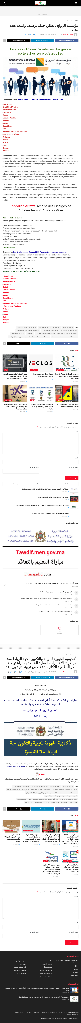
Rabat (5, 314)
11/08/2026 (23, 411)
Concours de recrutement (50, 330)
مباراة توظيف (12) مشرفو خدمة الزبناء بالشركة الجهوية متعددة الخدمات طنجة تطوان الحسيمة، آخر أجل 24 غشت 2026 (51, 869)
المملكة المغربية (21, 799)
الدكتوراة (75, 972)
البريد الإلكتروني (33, 467)
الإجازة (5, 370)
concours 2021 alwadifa (69, 330)
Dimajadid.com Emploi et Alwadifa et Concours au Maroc (57, 1018)
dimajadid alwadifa (17, 334)
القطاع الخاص (69, 20)
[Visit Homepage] (40, 3)
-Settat (5, 287)
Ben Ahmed (8, 276)
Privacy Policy (18, 1012)
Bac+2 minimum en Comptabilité (49, 327)
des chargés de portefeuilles (45, 334)
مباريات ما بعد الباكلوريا (45, 976)
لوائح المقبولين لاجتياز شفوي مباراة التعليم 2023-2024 (55, 611)
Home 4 (44, 1012)
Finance (54, 337)
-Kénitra (6, 292)
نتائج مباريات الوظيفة (20, 967)
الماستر (50, 961)
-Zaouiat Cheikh (9, 289)
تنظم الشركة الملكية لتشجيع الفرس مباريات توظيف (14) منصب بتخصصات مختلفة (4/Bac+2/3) (15, 376)
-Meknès (6, 309)
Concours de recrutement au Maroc (27, 330)
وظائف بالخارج (21, 973)
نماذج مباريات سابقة (20, 970)
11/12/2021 (52, 34)
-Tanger (6, 320)
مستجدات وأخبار (21, 961)
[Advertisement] (40, 9)
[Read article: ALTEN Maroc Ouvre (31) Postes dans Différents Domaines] (67, 393)
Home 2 (60, 1012)
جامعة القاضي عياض (72, 1014)
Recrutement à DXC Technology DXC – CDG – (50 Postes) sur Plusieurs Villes (15, 406)
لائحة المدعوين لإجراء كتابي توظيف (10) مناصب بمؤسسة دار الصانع (12, 837)
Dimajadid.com (68, 34)
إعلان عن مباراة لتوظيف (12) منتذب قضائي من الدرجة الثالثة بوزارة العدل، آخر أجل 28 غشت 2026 (51, 837)
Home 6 (28, 1012)
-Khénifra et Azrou (10, 281)
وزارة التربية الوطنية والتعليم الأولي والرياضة (37, 802)
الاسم (76, 458)
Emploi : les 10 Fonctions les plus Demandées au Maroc (50, 513)
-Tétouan (6, 322)
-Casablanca (8, 298)
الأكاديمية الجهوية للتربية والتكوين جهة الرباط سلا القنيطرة (41, 793)
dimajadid (30, 334)
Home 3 (52, 1012)
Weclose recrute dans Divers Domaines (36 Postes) (43, 375)
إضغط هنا (41, 774)
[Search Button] (5, 3)
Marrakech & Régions (12, 306)
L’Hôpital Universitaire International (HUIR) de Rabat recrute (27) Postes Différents (42, 505)
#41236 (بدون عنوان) (72, 1012)
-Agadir (5, 295)
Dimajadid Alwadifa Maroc (68, 337)
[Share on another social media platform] (4, 40)
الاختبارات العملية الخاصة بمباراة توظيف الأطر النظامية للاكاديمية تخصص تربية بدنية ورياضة (52, 799)
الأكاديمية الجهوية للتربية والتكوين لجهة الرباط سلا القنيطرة (61, 796)
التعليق (75, 431)
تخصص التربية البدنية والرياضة (69, 802)
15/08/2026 (75, 846)
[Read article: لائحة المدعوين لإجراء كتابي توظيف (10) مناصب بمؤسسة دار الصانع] (11, 826)
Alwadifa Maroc (68, 327)
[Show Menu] (76, 3)
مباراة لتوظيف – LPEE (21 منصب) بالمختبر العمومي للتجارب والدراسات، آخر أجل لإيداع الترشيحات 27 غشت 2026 (71, 839)
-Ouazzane (7, 284)
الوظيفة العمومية (68, 654)
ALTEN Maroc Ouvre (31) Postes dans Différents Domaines (68, 405)
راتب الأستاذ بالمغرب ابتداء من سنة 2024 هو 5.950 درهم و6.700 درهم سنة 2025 (45, 489)
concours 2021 (22, 327)
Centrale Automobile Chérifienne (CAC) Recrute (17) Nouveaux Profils (41, 406)
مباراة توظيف (13, 337)
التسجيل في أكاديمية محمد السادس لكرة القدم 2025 (53, 497)
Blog (65, 830)
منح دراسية (23, 964)
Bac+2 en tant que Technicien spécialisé (67, 962)
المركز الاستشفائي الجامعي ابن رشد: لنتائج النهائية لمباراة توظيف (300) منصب (72, 868)
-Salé (5, 317)
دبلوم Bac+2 (48, 967)
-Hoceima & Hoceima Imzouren (15, 303)
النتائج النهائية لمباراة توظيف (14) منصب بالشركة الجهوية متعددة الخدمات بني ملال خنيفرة (31, 837)
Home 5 (36, 1012)
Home (76, 20)
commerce (32, 327)
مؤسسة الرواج (23, 337)
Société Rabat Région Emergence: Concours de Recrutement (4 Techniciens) (67, 376)
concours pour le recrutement (67, 334)
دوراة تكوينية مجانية (46, 970)
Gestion (31, 337)
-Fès (4, 300)
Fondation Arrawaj (43, 337)
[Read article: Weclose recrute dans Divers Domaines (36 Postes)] (41, 363)
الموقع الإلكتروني (73, 467)
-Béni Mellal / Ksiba (10, 279)
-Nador (5, 311)
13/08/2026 (75, 381)
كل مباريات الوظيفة (30, 672)
